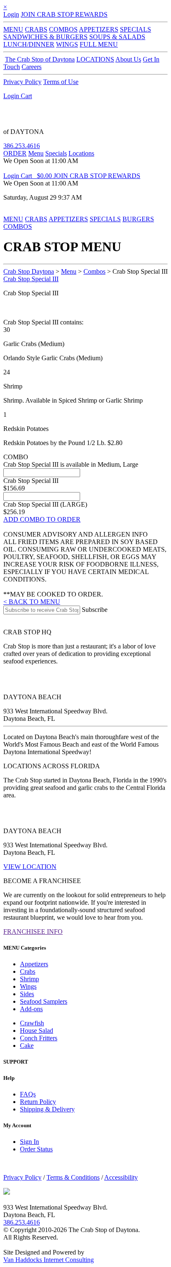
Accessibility (121, 1177)
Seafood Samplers (43, 1001)
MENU (13, 29)
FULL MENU (99, 44)
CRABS (36, 29)
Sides (27, 993)
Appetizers (34, 964)
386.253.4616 (21, 145)
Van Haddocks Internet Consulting (48, 1259)
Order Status (36, 1149)
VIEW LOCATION (29, 866)
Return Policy (38, 1101)
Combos (94, 271)
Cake (27, 1045)
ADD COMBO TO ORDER (42, 519)
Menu (36, 153)
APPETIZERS (98, 29)
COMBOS (63, 29)
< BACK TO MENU (31, 601)
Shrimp (29, 978)
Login (11, 14)
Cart (26, 95)
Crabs (27, 971)
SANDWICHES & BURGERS (45, 36)
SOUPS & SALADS (117, 36)
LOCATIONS (95, 59)
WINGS (67, 44)
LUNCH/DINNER (28, 44)
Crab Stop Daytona (28, 271)
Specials (56, 153)
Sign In (29, 1141)
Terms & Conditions (73, 1177)
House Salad (36, 1030)
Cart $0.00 (37, 175)
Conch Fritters (38, 1038)
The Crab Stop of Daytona (40, 59)
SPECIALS (135, 29)
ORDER (15, 153)
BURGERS (138, 219)
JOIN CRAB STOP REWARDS (64, 14)
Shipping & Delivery (47, 1109)
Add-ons (31, 1008)
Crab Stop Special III (31, 278)
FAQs (28, 1094)
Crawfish (32, 1023)
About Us (128, 59)
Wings (28, 986)
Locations (81, 153)
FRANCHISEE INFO (33, 931)
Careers (32, 66)
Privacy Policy (22, 81)
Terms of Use (60, 81)
